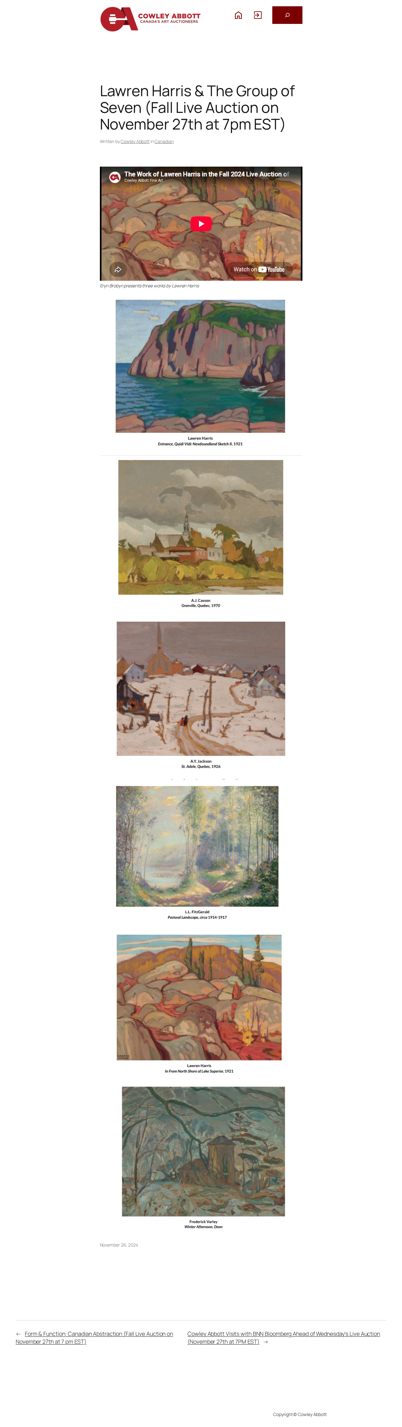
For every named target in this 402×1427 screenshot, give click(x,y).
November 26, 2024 (119, 1245)
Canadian (164, 141)
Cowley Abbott (135, 141)
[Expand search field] (287, 15)
